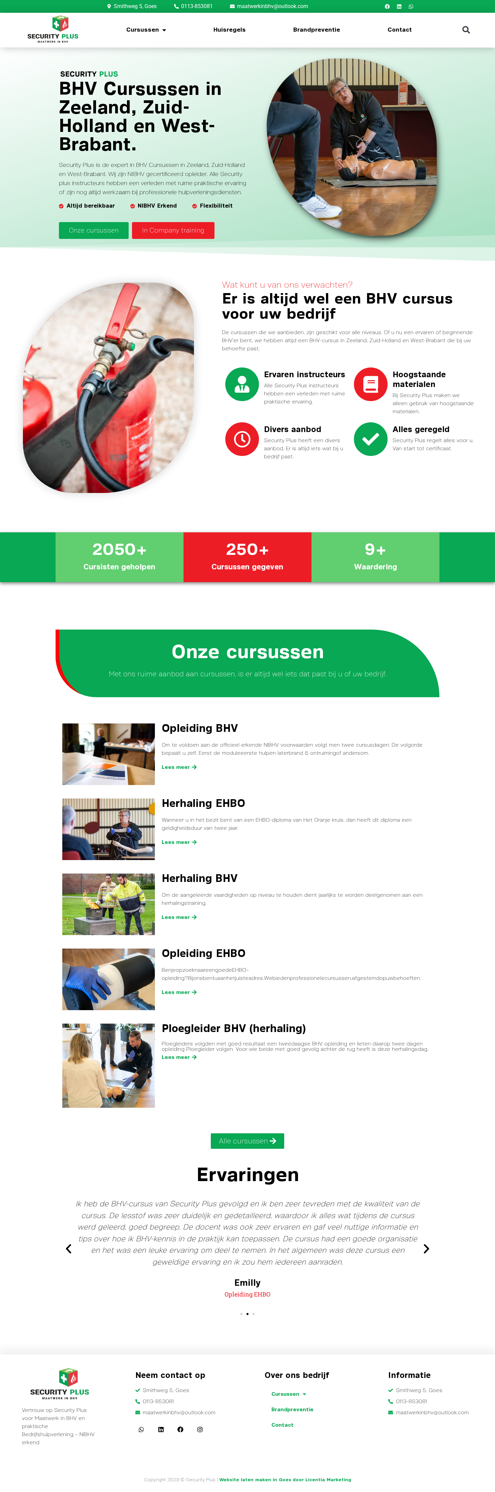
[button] (466, 30)
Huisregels (229, 30)
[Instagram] (200, 1429)
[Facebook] (387, 6)
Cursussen (142, 30)
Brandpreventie (316, 30)
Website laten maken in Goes (255, 1480)
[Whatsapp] (411, 6)
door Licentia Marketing (322, 1480)
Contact (400, 30)
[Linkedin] (399, 6)
